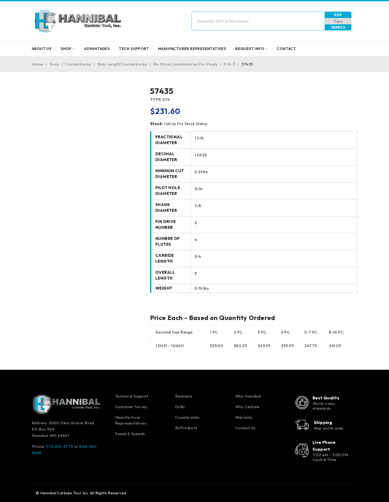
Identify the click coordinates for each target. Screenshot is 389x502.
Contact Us (245, 427)
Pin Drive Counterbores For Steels (185, 64)
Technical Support (131, 396)
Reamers (183, 396)
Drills (180, 406)
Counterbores (78, 64)
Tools (54, 64)
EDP (338, 15)
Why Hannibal (248, 396)
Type (338, 21)
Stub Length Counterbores (122, 64)
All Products (186, 427)
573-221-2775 (59, 446)
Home (37, 64)
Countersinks (187, 417)
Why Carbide (247, 406)
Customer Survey (131, 406)
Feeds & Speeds (130, 433)
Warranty (244, 417)
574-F (229, 64)
